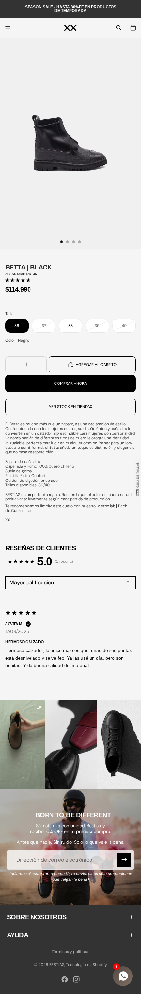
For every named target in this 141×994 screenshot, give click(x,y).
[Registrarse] (124, 860)
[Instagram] (76, 979)
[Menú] (7, 27)
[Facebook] (65, 979)
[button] (17, 280)
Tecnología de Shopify (86, 964)
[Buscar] (118, 28)
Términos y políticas (70, 951)
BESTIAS (56, 964)
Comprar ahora (70, 383)
